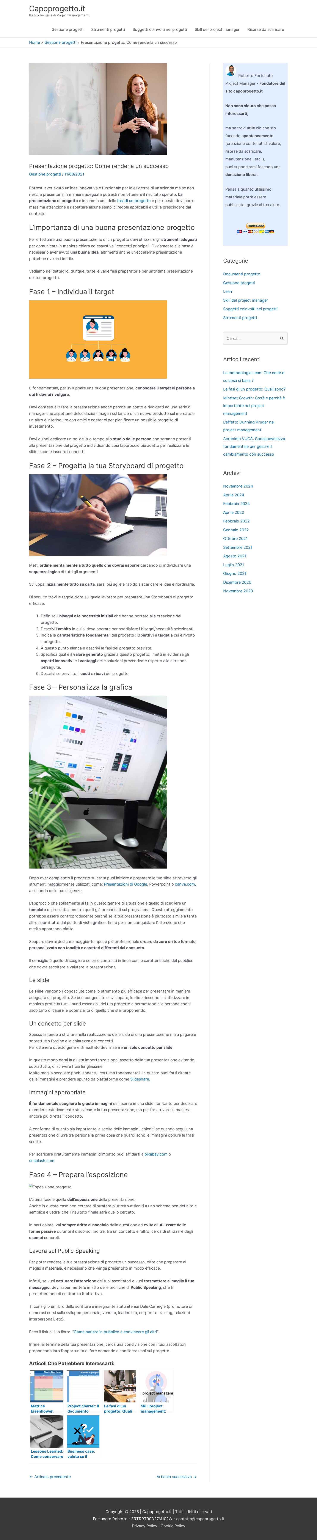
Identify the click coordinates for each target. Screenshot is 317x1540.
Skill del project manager (217, 29)
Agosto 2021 (234, 556)
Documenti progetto (241, 274)
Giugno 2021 (234, 573)
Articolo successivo (177, 1476)
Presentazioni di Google (125, 884)
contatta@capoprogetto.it (200, 1518)
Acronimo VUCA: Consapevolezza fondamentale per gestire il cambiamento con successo (254, 446)
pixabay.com (156, 1154)
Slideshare (139, 1079)
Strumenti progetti (108, 29)
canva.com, (185, 884)
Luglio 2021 (233, 565)
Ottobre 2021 (235, 538)
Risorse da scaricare (265, 29)
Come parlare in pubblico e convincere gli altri (115, 1332)
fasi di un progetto (134, 200)
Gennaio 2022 (236, 530)
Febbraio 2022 (236, 521)
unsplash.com (41, 1160)
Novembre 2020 (238, 591)
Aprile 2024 (233, 495)
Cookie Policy (173, 1526)
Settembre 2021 (237, 547)
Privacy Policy (144, 1526)
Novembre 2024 (238, 486)
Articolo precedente (50, 1476)
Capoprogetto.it (57, 8)
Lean (227, 291)
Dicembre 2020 (237, 582)
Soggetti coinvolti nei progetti (160, 29)
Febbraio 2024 (236, 503)
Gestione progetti (67, 29)
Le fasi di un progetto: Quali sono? (254, 389)
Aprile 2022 (233, 512)
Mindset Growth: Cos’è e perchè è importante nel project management (254, 406)
